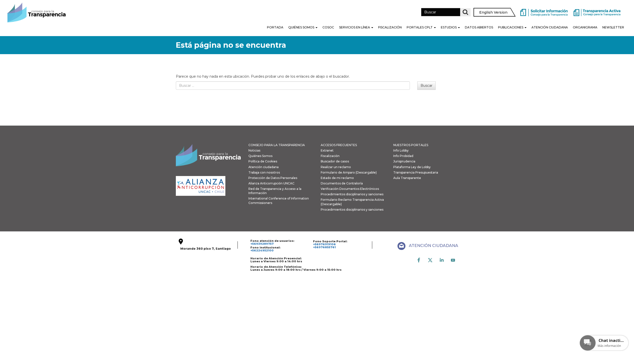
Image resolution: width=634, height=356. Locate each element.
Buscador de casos (335, 161)
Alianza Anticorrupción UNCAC (271, 183)
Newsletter (613, 27)
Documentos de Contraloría (342, 183)
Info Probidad (403, 156)
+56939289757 (262, 243)
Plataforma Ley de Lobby (412, 167)
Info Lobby (401, 150)
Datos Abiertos (479, 27)
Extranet (327, 150)
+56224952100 (262, 250)
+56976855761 (324, 247)
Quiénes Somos (301, 27)
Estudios (449, 27)
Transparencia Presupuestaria (415, 172)
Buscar (426, 85)
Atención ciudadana (263, 167)
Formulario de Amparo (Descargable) (349, 172)
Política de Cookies (262, 161)
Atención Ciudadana (549, 27)
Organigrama (585, 27)
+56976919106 (324, 244)
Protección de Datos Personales (272, 178)
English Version (493, 12)
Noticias (254, 150)
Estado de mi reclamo (337, 178)
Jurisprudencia (404, 161)
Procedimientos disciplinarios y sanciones (352, 194)
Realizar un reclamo (336, 167)
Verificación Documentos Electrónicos (350, 189)
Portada (275, 27)
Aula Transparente (407, 178)
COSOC (328, 27)
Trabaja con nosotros (264, 172)
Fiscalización (390, 27)
